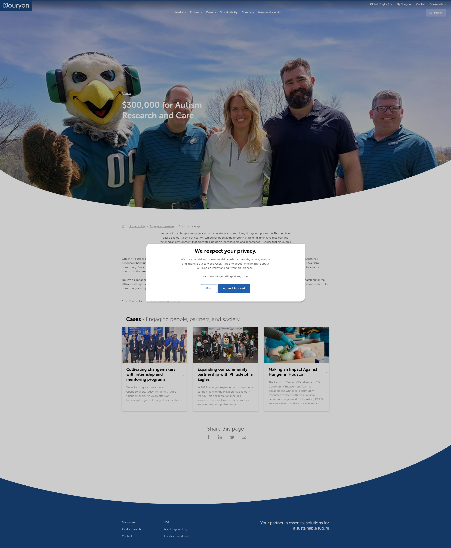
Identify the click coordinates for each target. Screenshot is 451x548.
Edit (208, 288)
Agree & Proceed (234, 288)
